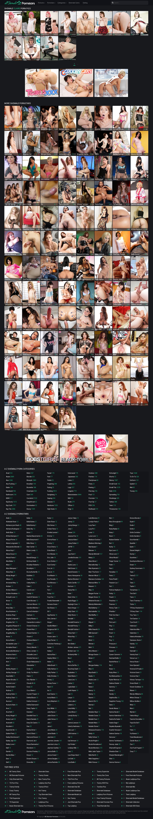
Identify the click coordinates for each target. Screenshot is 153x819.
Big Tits (10, 509)
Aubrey (9, 690)
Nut (111, 543)
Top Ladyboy (72, 806)
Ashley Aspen (12, 669)
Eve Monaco (52, 583)
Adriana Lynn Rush (13, 525)
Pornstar (93, 498)
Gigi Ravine (52, 615)
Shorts (112, 477)
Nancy (92, 690)
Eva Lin (50, 572)
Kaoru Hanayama (75, 575)
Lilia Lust (72, 730)
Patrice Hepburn (116, 590)
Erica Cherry (52, 547)
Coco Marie (31, 690)
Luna (91, 532)
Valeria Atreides (136, 636)
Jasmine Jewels (54, 741)
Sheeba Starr (115, 751)
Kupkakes (72, 672)
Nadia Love (93, 680)
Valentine (134, 633)
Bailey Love (10, 744)
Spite (133, 547)
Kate (70, 593)
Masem (92, 586)
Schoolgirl (113, 473)
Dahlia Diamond (33, 705)
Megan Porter (94, 593)
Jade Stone (52, 715)
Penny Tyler (114, 608)
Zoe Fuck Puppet (137, 748)
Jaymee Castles (54, 748)
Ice (49, 690)
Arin (8, 662)
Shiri (111, 759)
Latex (71, 480)
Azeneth (10, 723)
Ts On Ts (134, 477)
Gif (49, 611)
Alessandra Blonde (14, 547)
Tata (132, 583)
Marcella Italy (94, 565)
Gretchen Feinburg (54, 644)
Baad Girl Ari (11, 730)
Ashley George (12, 672)
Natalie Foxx (94, 719)
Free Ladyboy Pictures (75, 783)
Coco (29, 687)
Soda (132, 525)
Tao (132, 579)
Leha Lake (72, 701)
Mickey (92, 618)
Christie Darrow (33, 658)
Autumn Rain (11, 705)
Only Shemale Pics (16, 779)
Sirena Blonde (135, 518)
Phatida (112, 611)
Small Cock (114, 484)
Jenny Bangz (73, 525)
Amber (9, 586)
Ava (8, 708)
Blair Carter (32, 547)
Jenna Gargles (53, 759)
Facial (50, 473)
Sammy (113, 687)
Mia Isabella (94, 611)
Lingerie (72, 491)
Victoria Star (135, 676)
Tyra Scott (134, 622)
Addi (8, 518)
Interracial (73, 473)
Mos (91, 669)
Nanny (92, 694)
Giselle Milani (52, 626)
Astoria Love (11, 683)
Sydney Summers (137, 568)
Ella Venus (52, 525)
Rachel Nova (114, 662)
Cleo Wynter (32, 680)
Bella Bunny (31, 525)
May (91, 590)
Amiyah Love (11, 597)
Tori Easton (135, 618)
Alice (9, 565)
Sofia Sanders (135, 536)
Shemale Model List (75, 794)
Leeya (71, 697)
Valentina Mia (136, 629)
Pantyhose (93, 480)
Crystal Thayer (33, 694)
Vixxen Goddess (136, 687)
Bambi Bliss (10, 755)
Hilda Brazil (52, 665)
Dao (29, 726)
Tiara (133, 597)
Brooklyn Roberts (34, 565)
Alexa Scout (11, 554)
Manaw (92, 550)
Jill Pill (71, 547)
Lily (70, 737)
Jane (49, 726)
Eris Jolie (51, 557)
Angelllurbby (11, 633)
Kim (70, 640)
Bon (29, 554)
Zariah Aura (135, 741)
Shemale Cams (74, 3)
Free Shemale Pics (74, 771)
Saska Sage (114, 723)
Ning (111, 525)
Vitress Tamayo (137, 680)
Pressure (113, 644)
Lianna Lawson (74, 723)
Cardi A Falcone (33, 597)
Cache (30, 579)
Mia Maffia (93, 615)
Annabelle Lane (12, 644)
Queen (112, 651)
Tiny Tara (134, 615)
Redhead (93, 509)
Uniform (134, 480)
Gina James (52, 618)
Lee (70, 694)
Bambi (9, 751)
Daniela (30, 712)
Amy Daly (10, 608)
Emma (50, 536)
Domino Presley (33, 751)
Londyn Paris (94, 522)
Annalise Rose (11, 647)
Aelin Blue (10, 532)
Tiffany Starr (136, 611)
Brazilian (31, 484)
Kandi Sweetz (74, 572)
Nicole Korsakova (95, 744)
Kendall (71, 618)
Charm (30, 636)
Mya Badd (93, 672)
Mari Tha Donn (95, 572)
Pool (92, 495)
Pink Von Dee (114, 615)
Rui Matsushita (115, 676)
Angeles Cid (11, 622)
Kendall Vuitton (74, 629)
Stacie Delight (135, 550)
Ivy (48, 705)
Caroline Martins (33, 608)
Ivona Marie (52, 697)
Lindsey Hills (73, 748)
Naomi (92, 697)
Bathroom (11, 495)
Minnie (92, 644)
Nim (111, 518)
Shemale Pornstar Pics (105, 802)
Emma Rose (52, 540)
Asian (10, 477)
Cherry (30, 644)
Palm (112, 565)
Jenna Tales (73, 518)
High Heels (52, 509)
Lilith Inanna (73, 733)
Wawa (133, 690)
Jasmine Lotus (53, 744)
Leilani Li (72, 705)
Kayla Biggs (73, 601)
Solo (112, 491)
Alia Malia (10, 561)
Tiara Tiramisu (136, 601)
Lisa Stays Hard (74, 755)
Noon (112, 536)
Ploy (111, 626)
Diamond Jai (32, 741)
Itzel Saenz (52, 694)
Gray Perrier (52, 640)
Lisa (70, 751)
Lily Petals (72, 744)
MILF (70, 498)
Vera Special (135, 665)
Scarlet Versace (115, 730)
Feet (50, 477)
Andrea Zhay (11, 615)
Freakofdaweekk (54, 601)
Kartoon (72, 586)
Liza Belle (72, 762)
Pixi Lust (112, 622)
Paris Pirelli (113, 579)
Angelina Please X (13, 626)
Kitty (70, 662)
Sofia (132, 529)
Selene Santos (115, 733)
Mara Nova (93, 561)
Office (71, 505)
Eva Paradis (52, 579)
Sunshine (134, 557)
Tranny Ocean (43, 775)
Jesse (71, 532)
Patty (112, 593)
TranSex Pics (101, 787)
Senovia (112, 737)
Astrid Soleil (11, 687)
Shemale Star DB (74, 787)
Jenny (71, 522)
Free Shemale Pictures (134, 775)
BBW (9, 498)
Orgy (70, 509)
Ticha (133, 604)
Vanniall (134, 651)
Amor (9, 601)
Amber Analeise (13, 593)
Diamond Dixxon (33, 737)
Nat (91, 708)
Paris (112, 575)
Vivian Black (135, 683)
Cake (29, 586)
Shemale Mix (130, 787)
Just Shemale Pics (74, 802)
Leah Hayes (73, 690)
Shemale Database (74, 791)
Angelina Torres (13, 629)
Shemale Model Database (135, 771)
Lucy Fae (92, 525)
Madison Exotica (95, 540)
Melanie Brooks (95, 601)
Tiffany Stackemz (137, 608)
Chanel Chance (33, 626)
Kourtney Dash (74, 669)
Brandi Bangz (32, 557)
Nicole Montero (95, 748)
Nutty (112, 547)
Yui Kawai (134, 733)
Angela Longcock (12, 618)
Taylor (132, 586)
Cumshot (32, 498)
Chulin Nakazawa (34, 662)
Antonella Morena (13, 651)
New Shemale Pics (74, 775)
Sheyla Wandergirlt (116, 755)
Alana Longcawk (13, 543)
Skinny (113, 480)
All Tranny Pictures (103, 779)
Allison (9, 579)
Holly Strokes (53, 676)
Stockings (114, 498)
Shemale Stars (44, 771)
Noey (111, 532)
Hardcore (52, 505)
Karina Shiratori (74, 579)
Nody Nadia (114, 529)
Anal (9, 473)
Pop (111, 636)
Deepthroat (32, 502)
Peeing (92, 487)
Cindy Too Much (33, 672)
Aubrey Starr (11, 697)
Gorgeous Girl (53, 629)
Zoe (132, 744)
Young (133, 491)
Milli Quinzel (93, 633)
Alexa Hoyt (10, 550)
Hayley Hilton (52, 658)
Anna (9, 636)
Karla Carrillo (74, 583)
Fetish (50, 480)
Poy (111, 640)
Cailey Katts (32, 583)
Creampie (32, 491)
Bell (8, 762)
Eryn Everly (51, 565)
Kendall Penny (74, 626)
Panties (93, 477)
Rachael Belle (115, 658)
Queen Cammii (115, 654)
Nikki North (93, 755)
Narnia (91, 705)
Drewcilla (31, 762)
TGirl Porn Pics (73, 779)
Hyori (50, 687)
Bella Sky (31, 529)
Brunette (31, 487)
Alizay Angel (11, 575)
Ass (9, 480)
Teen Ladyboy (131, 794)
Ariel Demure (11, 658)
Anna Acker (11, 640)
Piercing (93, 491)
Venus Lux (134, 658)
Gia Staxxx (52, 608)
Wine (132, 705)
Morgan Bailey (95, 665)
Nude (71, 502)
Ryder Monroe (115, 680)
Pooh (112, 633)
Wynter (133, 712)
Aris (8, 665)
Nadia (92, 676)
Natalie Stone (94, 726)
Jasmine (51, 737)
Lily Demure (73, 741)
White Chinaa (135, 697)
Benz (29, 532)
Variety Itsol (135, 654)
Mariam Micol (94, 575)
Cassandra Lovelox (34, 622)
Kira (70, 658)
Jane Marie (52, 730)
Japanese (73, 477)
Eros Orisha (52, 561)
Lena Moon (72, 712)
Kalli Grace (72, 568)
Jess (70, 529)
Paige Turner (114, 561)
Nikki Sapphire (94, 759)
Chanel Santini (33, 633)
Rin (111, 665)
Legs (71, 487)
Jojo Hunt (72, 554)
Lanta (71, 683)
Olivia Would (114, 557)
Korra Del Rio (73, 665)
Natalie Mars (94, 723)
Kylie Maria (73, 676)
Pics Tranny (43, 798)
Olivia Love (114, 554)
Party (92, 484)
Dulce (50, 518)
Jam (49, 723)
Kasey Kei (72, 590)
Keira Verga (73, 608)
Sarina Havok (114, 712)
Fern (49, 590)
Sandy (112, 694)
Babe (9, 487)
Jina (70, 550)
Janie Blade (52, 733)
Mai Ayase (93, 547)
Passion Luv (114, 583)
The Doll (133, 593)
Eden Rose (52, 522)
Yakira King (134, 715)
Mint (91, 647)
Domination (32, 505)
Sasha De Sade (115, 719)
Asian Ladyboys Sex (133, 791)
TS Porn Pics (13, 783)
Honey (50, 680)
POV (92, 505)
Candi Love (31, 590)
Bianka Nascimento (34, 536)
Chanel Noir (32, 629)
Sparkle (133, 543)
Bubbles (30, 575)
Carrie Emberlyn (33, 611)
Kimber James (74, 647)
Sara (112, 705)
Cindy (30, 669)
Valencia (133, 626)
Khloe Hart (72, 633)
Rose (112, 669)
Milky (91, 626)
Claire (30, 676)
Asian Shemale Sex (16, 806)
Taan (132, 572)
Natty (92, 733)
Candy (30, 593)
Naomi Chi (93, 701)
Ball (8, 748)
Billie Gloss (31, 543)
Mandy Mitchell (95, 554)
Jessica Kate (73, 540)
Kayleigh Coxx (74, 604)
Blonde (31, 477)
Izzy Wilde (51, 708)
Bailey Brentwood (13, 737)
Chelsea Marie (33, 640)
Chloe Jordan (32, 651)
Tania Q (134, 575)
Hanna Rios (51, 654)
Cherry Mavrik (33, 647)
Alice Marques (11, 568)
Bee (8, 759)
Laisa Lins (72, 680)
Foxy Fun (51, 597)
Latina (71, 484)
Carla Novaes (32, 601)
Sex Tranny (72, 798)
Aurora (9, 701)
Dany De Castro (33, 723)
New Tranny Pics (44, 779)
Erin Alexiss (52, 554)
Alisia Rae (10, 572)
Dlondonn (31, 748)
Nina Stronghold (116, 522)
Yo (132, 726)
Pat (111, 586)
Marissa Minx (94, 583)
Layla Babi (72, 687)
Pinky (112, 618)
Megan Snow (94, 597)
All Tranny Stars (15, 771)
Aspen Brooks (12, 680)
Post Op (92, 502)
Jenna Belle (52, 751)
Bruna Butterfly (33, 572)
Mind (91, 640)
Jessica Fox (73, 536)
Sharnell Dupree (115, 748)
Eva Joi (50, 568)
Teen (112, 505)
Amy (9, 604)
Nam (91, 683)
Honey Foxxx (52, 683)
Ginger (50, 622)
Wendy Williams (136, 694)
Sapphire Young (116, 701)
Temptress (135, 590)
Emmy (50, 543)
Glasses (51, 502)
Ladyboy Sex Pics (45, 783)
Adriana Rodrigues (13, 529)
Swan (133, 565)
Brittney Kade (32, 561)
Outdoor (93, 473)
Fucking (52, 491)
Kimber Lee (73, 651)
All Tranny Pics (14, 794)
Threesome (115, 509)
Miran (92, 658)
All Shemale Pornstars (51, 816)
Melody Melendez (95, 604)
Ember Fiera (52, 529)
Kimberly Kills (73, 654)
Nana (91, 687)
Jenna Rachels (53, 762)
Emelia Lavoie (52, 532)
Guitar (50, 647)
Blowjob (31, 480)
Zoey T (133, 751)
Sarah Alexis (114, 708)
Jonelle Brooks (74, 557)
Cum (30, 495)
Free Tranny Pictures (104, 798)
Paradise (113, 572)
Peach (112, 597)
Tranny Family (14, 787)
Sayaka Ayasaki (115, 726)
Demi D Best (32, 733)
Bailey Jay (11, 741)
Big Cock (11, 505)
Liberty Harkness (75, 726)
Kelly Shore (73, 615)
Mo (90, 662)
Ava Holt (10, 712)
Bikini (30, 473)
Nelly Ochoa (94, 737)
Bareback (11, 491)
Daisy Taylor (32, 708)
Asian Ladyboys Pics (133, 779)
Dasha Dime (31, 730)
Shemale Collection (133, 802)
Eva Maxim (52, 575)
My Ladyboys (130, 783)
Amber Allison (11, 590)
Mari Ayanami (95, 568)
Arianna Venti (11, 654)
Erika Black (52, 550)
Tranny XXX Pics (102, 783)
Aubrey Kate (11, 694)
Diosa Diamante (33, 744)
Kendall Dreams (74, 622)
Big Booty (11, 502)
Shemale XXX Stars (133, 806)
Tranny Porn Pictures (46, 806)
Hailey (50, 651)
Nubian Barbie (115, 540)
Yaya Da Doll (135, 723)
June (70, 561)
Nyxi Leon (113, 550)
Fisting (50, 487)
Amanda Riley (12, 583)
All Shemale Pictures (16, 775)
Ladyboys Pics (43, 802)
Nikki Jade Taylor (96, 751)
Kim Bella (72, 644)
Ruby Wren (114, 672)
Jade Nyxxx (52, 712)
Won (132, 708)
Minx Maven (93, 651)
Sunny (133, 554)
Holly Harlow (52, 669)
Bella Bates (32, 522)
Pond (112, 629)
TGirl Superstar (14, 798)
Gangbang (52, 495)
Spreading (114, 495)
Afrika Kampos (12, 536)
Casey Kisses (32, 618)
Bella (29, 518)
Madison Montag (95, 543)
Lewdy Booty (73, 715)
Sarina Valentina (116, 715)
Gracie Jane (52, 636)
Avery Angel (11, 715)
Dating (85, 3)
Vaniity (134, 644)
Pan (111, 568)
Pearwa (113, 604)
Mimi (91, 636)
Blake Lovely (32, 550)
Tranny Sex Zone (103, 775)
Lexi (70, 719)
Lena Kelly (72, 708)
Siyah (132, 522)
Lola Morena (94, 518)
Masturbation (74, 495)
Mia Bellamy (94, 608)
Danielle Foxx (32, 715)
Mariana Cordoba (96, 579)
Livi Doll (71, 759)
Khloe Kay (72, 636)
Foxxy (50, 593)
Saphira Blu (114, 697)
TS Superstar (14, 802)
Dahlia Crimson (33, 701)
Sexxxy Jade (114, 744)
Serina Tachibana (116, 741)
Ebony (31, 509)
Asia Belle (10, 676)
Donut (30, 755)
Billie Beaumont (33, 540)
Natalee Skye (94, 712)
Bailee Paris (11, 733)
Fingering (52, 484)
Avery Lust (11, 719)
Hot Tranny (42, 791)
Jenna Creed (52, 755)
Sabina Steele (115, 683)
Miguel (92, 622)
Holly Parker (52, 672)
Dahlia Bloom (32, 697)
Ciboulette (31, 665)
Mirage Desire (94, 654)
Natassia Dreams (96, 730)
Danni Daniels (32, 719)
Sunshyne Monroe (137, 561)
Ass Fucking (11, 484)
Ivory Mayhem (53, 701)
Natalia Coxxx (94, 715)
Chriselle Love (32, 654)
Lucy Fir (92, 529)
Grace (50, 633)
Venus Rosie (135, 662)
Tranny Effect (43, 787)
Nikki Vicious (94, 762)
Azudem (9, 726)
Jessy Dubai (73, 543)
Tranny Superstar (103, 771)
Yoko (133, 730)
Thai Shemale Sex (103, 806)
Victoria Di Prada (137, 669)
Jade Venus (52, 719)
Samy (112, 690)
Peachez (113, 601)
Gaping (51, 498)
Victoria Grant (136, 672)
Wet (132, 487)
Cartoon (30, 615)
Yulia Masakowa (136, 737)
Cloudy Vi (31, 683)
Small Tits (114, 487)
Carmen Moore (33, 604)
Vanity (133, 647)
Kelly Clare (73, 611)
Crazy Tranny (14, 791)
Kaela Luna (73, 565)
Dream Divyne (33, 759)
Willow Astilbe (135, 701)
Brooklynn (31, 568)
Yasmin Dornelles (137, 719)
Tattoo (113, 502)
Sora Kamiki (134, 540)
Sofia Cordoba (135, 532)
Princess (113, 647)
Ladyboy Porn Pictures (105, 794)
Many (92, 557)
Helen (50, 662)
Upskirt (133, 484)
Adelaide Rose (12, 522)
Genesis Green (53, 604)
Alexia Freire (11, 557)
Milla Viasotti (94, 629)
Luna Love (93, 536)
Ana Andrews (12, 611)
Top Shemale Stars (45, 794)
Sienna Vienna (115, 762)
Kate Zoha (72, 597)
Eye (49, 586)
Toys (133, 473)
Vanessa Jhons (136, 640)
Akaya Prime (11, 540)
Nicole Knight (94, 741)
